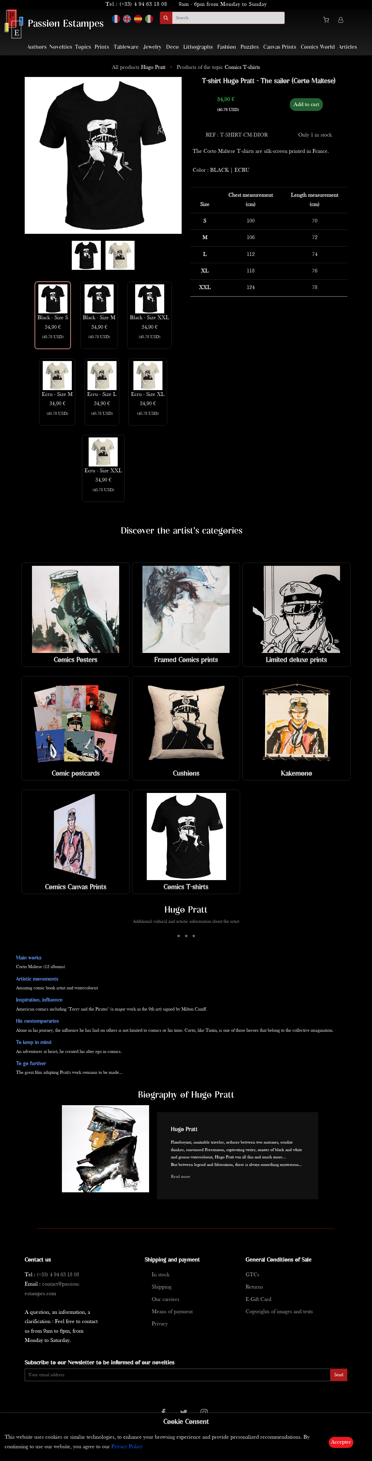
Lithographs (198, 47)
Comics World (318, 47)
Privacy (160, 1324)
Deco (172, 47)
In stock (160, 1275)
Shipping (161, 1287)
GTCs (252, 1275)
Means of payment (172, 1312)
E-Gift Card (258, 1299)
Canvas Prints (279, 47)
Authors (36, 47)
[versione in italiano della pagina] (149, 19)
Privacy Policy (126, 1447)
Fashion (226, 47)
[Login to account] (341, 21)
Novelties (60, 47)
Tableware (126, 47)
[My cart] (328, 21)
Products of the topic (218, 67)
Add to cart (306, 104)
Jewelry (152, 47)
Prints (102, 47)
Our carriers (165, 1299)
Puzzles (250, 47)
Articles (348, 47)
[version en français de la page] (116, 19)
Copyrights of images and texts (279, 1312)
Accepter (341, 1442)
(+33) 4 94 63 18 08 (143, 4)
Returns (254, 1287)
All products (138, 67)
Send (338, 1375)
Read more (180, 1177)
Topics (83, 47)
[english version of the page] (127, 19)
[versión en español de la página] (138, 19)
